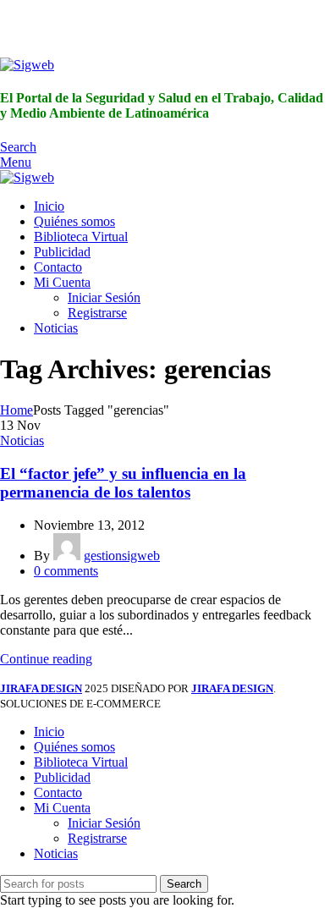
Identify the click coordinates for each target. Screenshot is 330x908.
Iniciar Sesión (104, 297)
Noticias (22, 440)
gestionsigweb (122, 555)
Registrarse (97, 312)
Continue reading (46, 659)
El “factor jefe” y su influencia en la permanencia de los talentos (123, 483)
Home (16, 410)
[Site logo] (27, 65)
